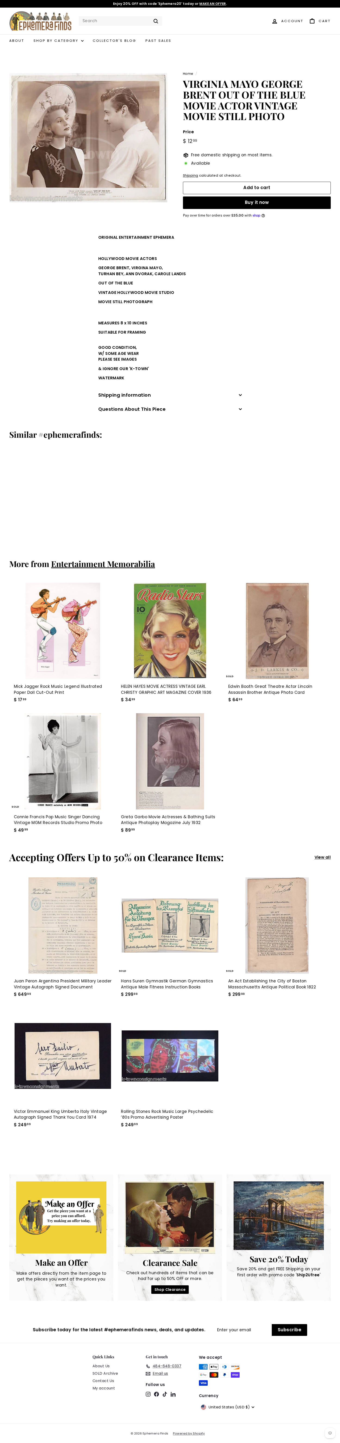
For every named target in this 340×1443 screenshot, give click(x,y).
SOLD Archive (105, 1373)
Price (188, 132)
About (16, 40)
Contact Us (103, 1380)
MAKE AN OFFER (212, 3)
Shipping (190, 175)
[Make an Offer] (61, 1217)
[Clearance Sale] (170, 1217)
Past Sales (158, 40)
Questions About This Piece (132, 409)
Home (188, 73)
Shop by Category (57, 40)
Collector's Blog (114, 40)
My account (104, 1388)
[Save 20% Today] (279, 1215)
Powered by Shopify (189, 1433)
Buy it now (257, 202)
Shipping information (124, 395)
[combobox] (120, 21)
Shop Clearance (170, 1289)
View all (323, 857)
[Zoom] (88, 137)
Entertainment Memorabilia (103, 563)
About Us (101, 1366)
